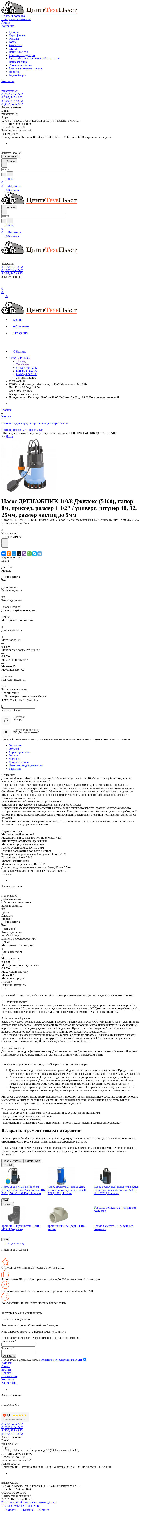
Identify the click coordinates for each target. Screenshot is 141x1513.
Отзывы (14, 38)
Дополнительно (19, 762)
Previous (7, 1164)
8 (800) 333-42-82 (12, 100)
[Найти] (10, 173)
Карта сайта (8, 1382)
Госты (12, 42)
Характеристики (19, 752)
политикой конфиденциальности (61, 1359)
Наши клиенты (18, 51)
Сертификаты (17, 35)
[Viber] (24, 553)
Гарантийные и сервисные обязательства (34, 58)
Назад (21, 361)
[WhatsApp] (29, 553)
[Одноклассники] (9, 553)
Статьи (13, 48)
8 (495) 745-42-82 (12, 94)
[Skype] (34, 553)
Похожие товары (12, 1161)
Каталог (6, 1362)
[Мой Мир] (14, 553)
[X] (19, 553)
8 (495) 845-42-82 (12, 104)
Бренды (13, 32)
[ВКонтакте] (3, 553)
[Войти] (3, 284)
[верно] (29, 492)
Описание (15, 745)
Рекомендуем (32, 1161)
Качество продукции (22, 55)
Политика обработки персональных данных (29, 1502)
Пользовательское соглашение (20, 1505)
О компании (9, 1376)
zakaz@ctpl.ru (9, 90)
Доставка (14, 758)
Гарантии (15, 768)
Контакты (7, 1379)
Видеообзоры (17, 75)
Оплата (13, 755)
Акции (5, 1366)
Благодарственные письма (25, 68)
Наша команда (18, 61)
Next (5, 1200)
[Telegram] (39, 553)
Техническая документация (26, 765)
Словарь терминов (20, 65)
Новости (14, 71)
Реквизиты (15, 45)
